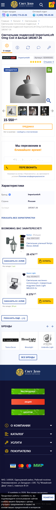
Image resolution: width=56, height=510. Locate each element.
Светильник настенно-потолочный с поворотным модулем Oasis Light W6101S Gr (39, 284)
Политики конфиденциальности (31, 176)
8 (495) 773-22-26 (18, 15)
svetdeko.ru (26, 496)
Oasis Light (31, 273)
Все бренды (28, 357)
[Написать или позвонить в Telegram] (7, 15)
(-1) (14, 318)
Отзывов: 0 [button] (49, 62)
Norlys (29, 235)
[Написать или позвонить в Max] (3, 15)
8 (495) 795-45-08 (45, 15)
